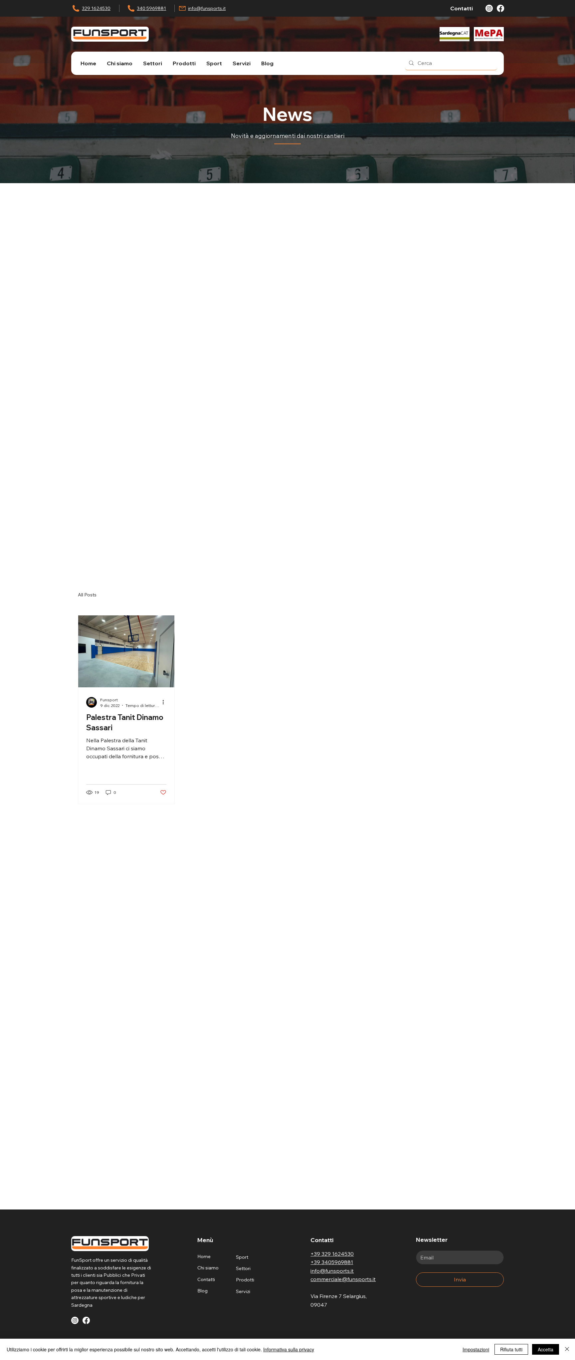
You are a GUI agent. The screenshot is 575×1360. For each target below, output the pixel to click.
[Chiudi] (567, 1349)
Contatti (206, 1279)
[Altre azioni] (165, 702)
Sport (242, 1257)
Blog (202, 1291)
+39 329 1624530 (332, 1253)
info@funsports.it (207, 8)
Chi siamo (208, 1268)
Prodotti (245, 1280)
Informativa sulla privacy (288, 1349)
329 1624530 (96, 8)
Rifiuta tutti (511, 1349)
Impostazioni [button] (476, 1349)
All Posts (87, 595)
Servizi (243, 1291)
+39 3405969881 (331, 1262)
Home (204, 1256)
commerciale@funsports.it (343, 1279)
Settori (243, 1268)
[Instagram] (489, 8)
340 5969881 (151, 8)
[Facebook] (500, 8)
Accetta (545, 1349)
